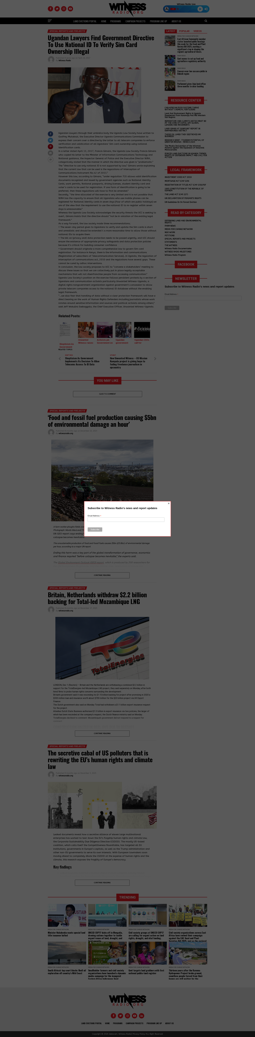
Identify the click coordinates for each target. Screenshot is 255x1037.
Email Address (94, 516)
